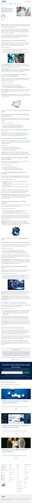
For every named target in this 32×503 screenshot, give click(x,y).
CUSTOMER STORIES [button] (10, 3)
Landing (18, 471)
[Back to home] (3, 1)
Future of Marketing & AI (16, 395)
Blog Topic (18, 466)
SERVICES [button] (7, 3)
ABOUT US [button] (4, 3)
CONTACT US (18, 3)
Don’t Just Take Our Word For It (19, 486)
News (16, 444)
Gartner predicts (7, 64)
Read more (16, 433)
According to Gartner (4, 89)
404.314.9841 (27, 1)
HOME (2, 3)
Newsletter (18, 469)
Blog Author (25, 469)
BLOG (21, 3)
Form (17, 474)
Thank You (25, 473)
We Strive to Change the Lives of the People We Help (20, 488)
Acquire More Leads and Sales (11, 470)
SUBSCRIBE (26, 372)
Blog (17, 476)
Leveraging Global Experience (11, 480)
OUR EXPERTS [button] (15, 3)
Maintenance (25, 466)
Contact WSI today (7, 343)
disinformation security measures (21, 129)
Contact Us (10, 476)
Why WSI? (10, 466)
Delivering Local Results (19, 481)
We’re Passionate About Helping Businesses (19, 491)
